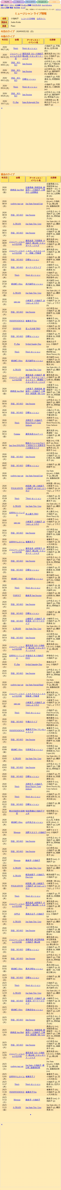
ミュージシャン (47, 5)
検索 (2, 5)
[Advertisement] (30, 140)
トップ (23, 7)
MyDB (7, 2)
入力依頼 (17, 5)
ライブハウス (36, 5)
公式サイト (41, 19)
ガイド (6, 5)
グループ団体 (5, 7)
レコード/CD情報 (28, 19)
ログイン (58, 9)
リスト (11, 5)
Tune (18, 2)
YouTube (17, 7)
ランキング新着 (26, 5)
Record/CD (31, 2)
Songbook (42, 2)
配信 (11, 7)
